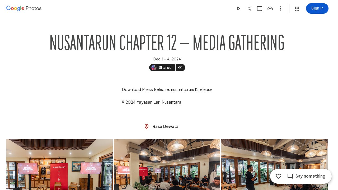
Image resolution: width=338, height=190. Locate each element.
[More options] (280, 8)
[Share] (249, 8)
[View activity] (259, 8)
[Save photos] (270, 8)
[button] (297, 8)
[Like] (278, 176)
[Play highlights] (238, 8)
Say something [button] (310, 176)
